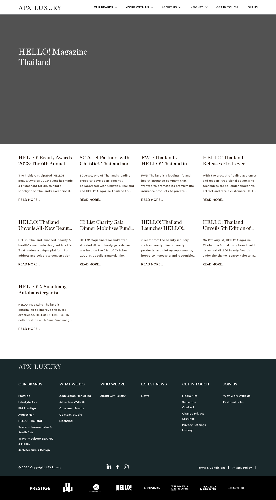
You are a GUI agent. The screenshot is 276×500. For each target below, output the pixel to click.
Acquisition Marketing (75, 395)
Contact (188, 407)
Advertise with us (72, 402)
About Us (169, 7)
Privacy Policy (242, 467)
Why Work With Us (236, 395)
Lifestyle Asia (27, 402)
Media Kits (189, 395)
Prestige (24, 395)
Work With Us (137, 7)
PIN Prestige (27, 408)
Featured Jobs (233, 402)
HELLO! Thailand (30, 421)
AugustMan (26, 414)
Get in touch (227, 7)
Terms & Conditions (211, 467)
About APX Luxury (113, 395)
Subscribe (189, 402)
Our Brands (103, 7)
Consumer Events (71, 408)
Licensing (66, 421)
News (145, 395)
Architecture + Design (34, 450)
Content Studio (70, 414)
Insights (197, 7)
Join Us (252, 7)
